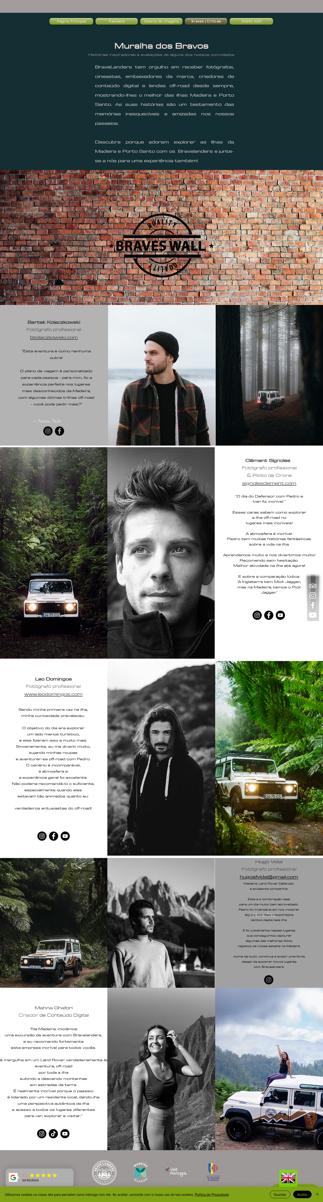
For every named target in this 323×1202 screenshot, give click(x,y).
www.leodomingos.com (53, 694)
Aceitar (302, 1194)
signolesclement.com (269, 483)
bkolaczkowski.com (54, 337)
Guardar (280, 1194)
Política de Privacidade (212, 1194)
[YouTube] (280, 615)
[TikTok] (53, 1133)
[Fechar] (317, 1194)
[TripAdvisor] (312, 585)
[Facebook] (312, 605)
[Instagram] (312, 595)
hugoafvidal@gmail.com (269, 876)
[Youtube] (312, 615)
